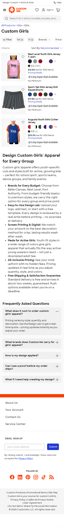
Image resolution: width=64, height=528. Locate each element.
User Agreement (33, 502)
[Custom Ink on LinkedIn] (20, 477)
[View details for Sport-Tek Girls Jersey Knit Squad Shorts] (13, 100)
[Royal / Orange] (51, 127)
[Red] (40, 61)
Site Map (53, 492)
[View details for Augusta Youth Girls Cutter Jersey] (13, 132)
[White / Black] (35, 127)
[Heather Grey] (35, 61)
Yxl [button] (18, 39)
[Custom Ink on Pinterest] (28, 477)
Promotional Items (37, 492)
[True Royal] (30, 94)
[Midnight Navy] (30, 61)
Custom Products (16, 492)
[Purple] (51, 94)
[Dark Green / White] (40, 127)
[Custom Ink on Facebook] (12, 477)
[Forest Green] (46, 94)
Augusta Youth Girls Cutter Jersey (43, 121)
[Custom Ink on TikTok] (43, 477)
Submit (53, 446)
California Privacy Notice (40, 499)
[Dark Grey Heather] (35, 94)
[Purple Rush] (51, 61)
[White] (46, 61)
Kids (19, 25)
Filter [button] (9, 39)
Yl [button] (29, 39)
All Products (8, 25)
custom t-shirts (48, 496)
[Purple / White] (46, 127)
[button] (23, 56)
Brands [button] (43, 39)
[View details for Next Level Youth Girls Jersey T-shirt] (13, 67)
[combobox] (32, 18)
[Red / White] (30, 127)
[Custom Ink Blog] (51, 477)
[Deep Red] (40, 94)
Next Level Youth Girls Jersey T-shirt (44, 56)
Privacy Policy (18, 499)
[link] (17, 10)
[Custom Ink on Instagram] (35, 477)
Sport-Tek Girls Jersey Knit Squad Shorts (43, 88)
